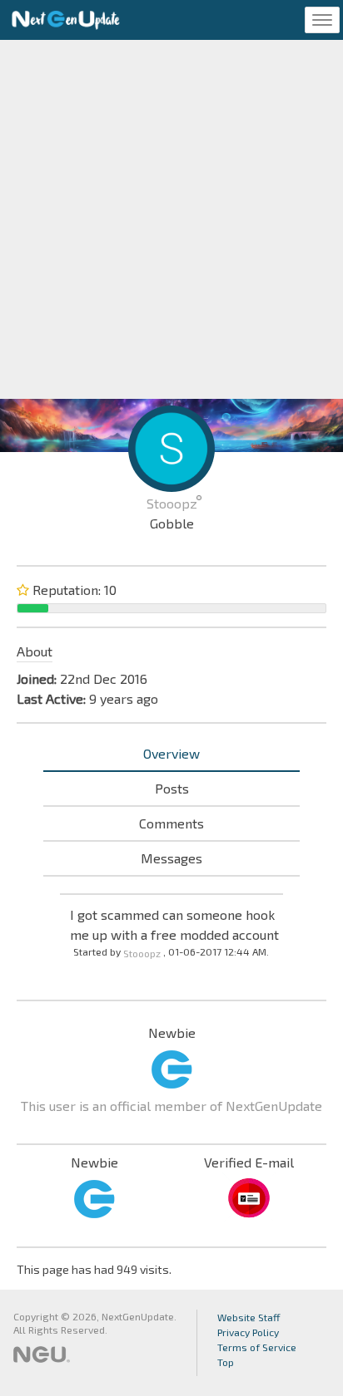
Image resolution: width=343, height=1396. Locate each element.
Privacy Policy (248, 1332)
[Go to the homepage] (66, 20)
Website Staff (249, 1317)
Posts (172, 788)
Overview (171, 753)
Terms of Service (256, 1347)
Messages (171, 858)
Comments (171, 823)
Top (225, 1362)
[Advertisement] (171, 219)
